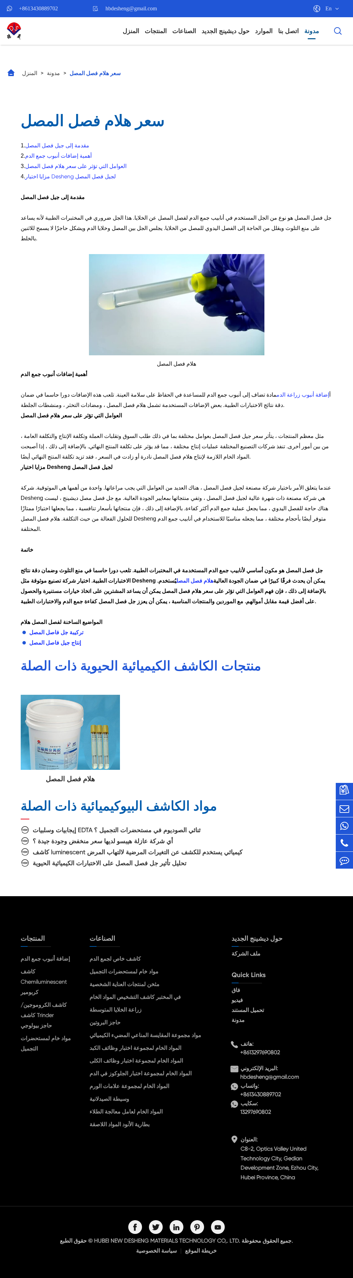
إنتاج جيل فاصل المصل (55, 642)
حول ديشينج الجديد (226, 31)
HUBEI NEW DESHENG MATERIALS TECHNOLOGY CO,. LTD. (167, 1240)
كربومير (30, 992)
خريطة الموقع (201, 1250)
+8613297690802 (260, 1052)
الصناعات (184, 31)
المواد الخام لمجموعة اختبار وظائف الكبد (135, 1048)
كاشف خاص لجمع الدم (115, 958)
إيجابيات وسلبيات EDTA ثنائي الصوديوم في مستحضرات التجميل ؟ (117, 830)
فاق (236, 990)
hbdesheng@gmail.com (131, 8)
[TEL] (344, 843)
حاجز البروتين (105, 1022)
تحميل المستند (248, 1010)
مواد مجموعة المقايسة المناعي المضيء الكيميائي (145, 1035)
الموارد (264, 31)
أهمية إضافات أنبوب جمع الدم (58, 156)
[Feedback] (344, 860)
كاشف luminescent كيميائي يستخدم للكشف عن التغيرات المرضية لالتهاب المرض (138, 852)
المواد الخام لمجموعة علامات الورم (129, 1086)
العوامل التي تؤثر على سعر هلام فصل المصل (76, 166)
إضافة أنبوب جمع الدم (45, 958)
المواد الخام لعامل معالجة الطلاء (126, 1111)
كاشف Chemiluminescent (44, 976)
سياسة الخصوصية (156, 1250)
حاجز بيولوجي (36, 1025)
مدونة (311, 31)
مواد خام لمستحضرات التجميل (46, 1043)
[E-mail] (344, 808)
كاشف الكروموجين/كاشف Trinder (44, 1010)
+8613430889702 (38, 8)
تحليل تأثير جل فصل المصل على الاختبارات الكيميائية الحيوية (109, 863)
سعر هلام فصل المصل (95, 73)
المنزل (131, 31)
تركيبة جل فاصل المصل (56, 632)
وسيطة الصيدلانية (109, 1099)
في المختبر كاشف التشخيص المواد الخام (135, 997)
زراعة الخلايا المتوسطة (116, 1009)
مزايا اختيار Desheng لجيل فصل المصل (70, 176)
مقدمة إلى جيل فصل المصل (57, 145)
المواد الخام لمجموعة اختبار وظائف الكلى (136, 1060)
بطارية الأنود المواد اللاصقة (120, 1124)
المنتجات (156, 31)
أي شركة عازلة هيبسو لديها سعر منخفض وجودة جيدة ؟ (103, 841)
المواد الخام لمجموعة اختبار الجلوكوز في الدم (141, 1073)
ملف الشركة (246, 953)
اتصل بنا (288, 31)
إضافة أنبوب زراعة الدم (302, 394)
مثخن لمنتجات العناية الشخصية (125, 984)
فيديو (237, 1000)
